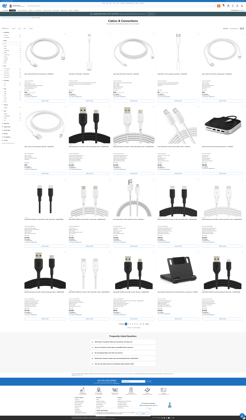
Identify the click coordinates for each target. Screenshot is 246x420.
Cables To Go (7, 54)
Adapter (5, 113)
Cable (5, 118)
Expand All (4, 143)
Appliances (31, 10)
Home (55, 10)
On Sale (5, 140)
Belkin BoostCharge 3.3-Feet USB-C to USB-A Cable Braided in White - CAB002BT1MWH (133, 146)
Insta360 (6, 59)
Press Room (98, 407)
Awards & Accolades (100, 401)
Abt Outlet (76, 10)
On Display (6, 80)
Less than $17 (7, 68)
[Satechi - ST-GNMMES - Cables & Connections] (222, 125)
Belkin (5, 52)
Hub (5, 120)
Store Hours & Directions (149, 403)
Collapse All (9, 143)
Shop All (6, 10)
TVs (37, 10)
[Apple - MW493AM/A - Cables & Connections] (45, 52)
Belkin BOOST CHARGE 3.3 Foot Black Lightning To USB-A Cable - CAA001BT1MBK (221, 292)
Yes (5, 83)
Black (5, 91)
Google (5, 57)
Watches (64, 10)
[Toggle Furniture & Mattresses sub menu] (27, 10)
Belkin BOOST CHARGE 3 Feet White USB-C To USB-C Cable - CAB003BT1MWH (87, 219)
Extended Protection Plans (123, 406)
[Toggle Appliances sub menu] (33, 10)
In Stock (5, 35)
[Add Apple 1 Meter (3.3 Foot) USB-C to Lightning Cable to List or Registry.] (243, 34)
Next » (147, 324)
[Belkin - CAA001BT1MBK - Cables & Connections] (222, 270)
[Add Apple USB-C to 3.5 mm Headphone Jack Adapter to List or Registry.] (198, 34)
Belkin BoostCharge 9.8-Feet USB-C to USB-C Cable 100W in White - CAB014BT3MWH (222, 219)
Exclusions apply (116, 383)
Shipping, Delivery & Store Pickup (124, 401)
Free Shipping (7, 137)
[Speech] (215, 6)
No (4, 85)
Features (31, 28)
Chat (142, 405)
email (243, 10)
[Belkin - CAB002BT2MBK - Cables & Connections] (45, 270)
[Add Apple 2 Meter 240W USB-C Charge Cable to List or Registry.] (154, 34)
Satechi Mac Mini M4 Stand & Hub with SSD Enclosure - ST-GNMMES (217, 146)
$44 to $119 (6, 75)
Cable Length (7, 130)
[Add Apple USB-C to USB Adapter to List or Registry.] (110, 34)
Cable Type (6, 123)
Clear (13, 143)
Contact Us (77, 399)
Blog (107, 3)
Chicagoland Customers (79, 401)
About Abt (98, 397)
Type (5, 111)
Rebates (137, 3)
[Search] (218, 5)
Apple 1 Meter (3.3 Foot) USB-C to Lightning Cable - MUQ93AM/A (217, 74)
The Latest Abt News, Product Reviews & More (234, 1)
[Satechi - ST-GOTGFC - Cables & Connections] (178, 270)
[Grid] (241, 28)
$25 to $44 (6, 73)
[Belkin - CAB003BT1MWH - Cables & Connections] (89, 197)
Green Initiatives (78, 404)
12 (143, 324)
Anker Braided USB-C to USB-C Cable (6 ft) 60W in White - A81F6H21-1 (174, 146)
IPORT (5, 61)
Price (19, 28)
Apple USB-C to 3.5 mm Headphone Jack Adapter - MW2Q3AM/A (172, 74)
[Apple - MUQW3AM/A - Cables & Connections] (45, 125)
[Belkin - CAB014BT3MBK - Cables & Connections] (178, 197)
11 (140, 324)
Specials (70, 10)
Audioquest (127, 373)
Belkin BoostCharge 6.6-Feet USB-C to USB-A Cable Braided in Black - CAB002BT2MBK (44, 292)
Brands (103, 3)
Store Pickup (6, 37)
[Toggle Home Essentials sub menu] (59, 10)
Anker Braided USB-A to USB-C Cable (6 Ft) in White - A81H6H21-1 (128, 219)
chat (240, 10)
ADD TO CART (45, 101)
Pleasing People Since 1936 (7, 1)
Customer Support (79, 397)
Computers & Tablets (17, 17)
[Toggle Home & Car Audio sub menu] (51, 10)
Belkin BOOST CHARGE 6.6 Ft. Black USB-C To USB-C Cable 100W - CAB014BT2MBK (43, 219)
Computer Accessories (26, 17)
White (5, 93)
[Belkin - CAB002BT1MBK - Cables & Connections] (89, 125)
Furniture (22, 10)
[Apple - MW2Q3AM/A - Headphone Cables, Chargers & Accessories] (178, 52)
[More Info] (34, 92)
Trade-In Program (78, 406)
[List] (243, 28)
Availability (6, 32)
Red (5, 95)
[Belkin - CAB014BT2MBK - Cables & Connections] (45, 197)
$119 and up (6, 77)
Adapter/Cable (7, 116)
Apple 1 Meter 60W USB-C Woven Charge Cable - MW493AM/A (39, 74)
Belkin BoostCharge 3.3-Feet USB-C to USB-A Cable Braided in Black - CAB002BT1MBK (89, 146)
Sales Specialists (99, 404)
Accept (143, 413)
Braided (5, 107)
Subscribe (148, 381)
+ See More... (4, 63)
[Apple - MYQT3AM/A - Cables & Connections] (134, 52)
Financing (142, 3)
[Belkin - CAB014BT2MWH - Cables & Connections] (89, 270)
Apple (5, 48)
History (97, 399)
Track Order (122, 3)
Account (119, 399)
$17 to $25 (6, 71)
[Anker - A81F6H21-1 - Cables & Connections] (178, 125)
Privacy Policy (126, 412)
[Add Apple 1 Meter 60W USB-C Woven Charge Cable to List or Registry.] (65, 34)
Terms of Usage (118, 412)
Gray (5, 100)
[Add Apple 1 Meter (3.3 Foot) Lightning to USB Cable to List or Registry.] (65, 107)
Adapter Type (7, 127)
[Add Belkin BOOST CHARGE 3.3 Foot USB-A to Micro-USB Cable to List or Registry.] (154, 252)
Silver (5, 98)
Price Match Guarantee (122, 402)
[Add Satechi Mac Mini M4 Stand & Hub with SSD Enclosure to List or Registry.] (243, 107)
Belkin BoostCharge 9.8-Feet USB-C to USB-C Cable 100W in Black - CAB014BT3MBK (177, 219)
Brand (14, 28)
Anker (5, 46)
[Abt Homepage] (4, 6)
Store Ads (77, 407)
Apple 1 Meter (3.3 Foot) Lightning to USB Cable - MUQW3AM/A (39, 146)
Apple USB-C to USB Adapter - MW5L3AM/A (79, 74)
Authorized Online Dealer (101, 402)
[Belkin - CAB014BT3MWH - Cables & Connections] (222, 197)
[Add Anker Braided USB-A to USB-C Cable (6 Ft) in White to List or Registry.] (154, 179)
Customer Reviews (100, 406)
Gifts (110, 3)
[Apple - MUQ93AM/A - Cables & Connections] (222, 52)
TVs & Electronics (8, 17)
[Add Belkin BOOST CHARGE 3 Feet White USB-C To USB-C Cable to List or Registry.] (110, 179)
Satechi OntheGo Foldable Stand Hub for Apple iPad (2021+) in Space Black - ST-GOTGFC (178, 292)
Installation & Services (130, 3)
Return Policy (120, 407)
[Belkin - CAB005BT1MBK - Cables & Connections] (134, 270)
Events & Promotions (79, 402)
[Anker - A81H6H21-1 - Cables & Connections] (134, 197)
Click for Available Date (32, 96)
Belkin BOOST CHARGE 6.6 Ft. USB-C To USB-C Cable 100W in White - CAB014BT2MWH (89, 292)
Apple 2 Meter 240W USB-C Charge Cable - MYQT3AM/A (126, 74)
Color (25, 28)
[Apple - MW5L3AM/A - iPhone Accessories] (89, 52)
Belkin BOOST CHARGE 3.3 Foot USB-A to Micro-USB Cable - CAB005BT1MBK (131, 292)
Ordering (120, 397)
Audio (47, 10)
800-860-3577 (80, 375)
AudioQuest (6, 50)
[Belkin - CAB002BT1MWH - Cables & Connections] (134, 125)
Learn (114, 3)
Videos (117, 3)
